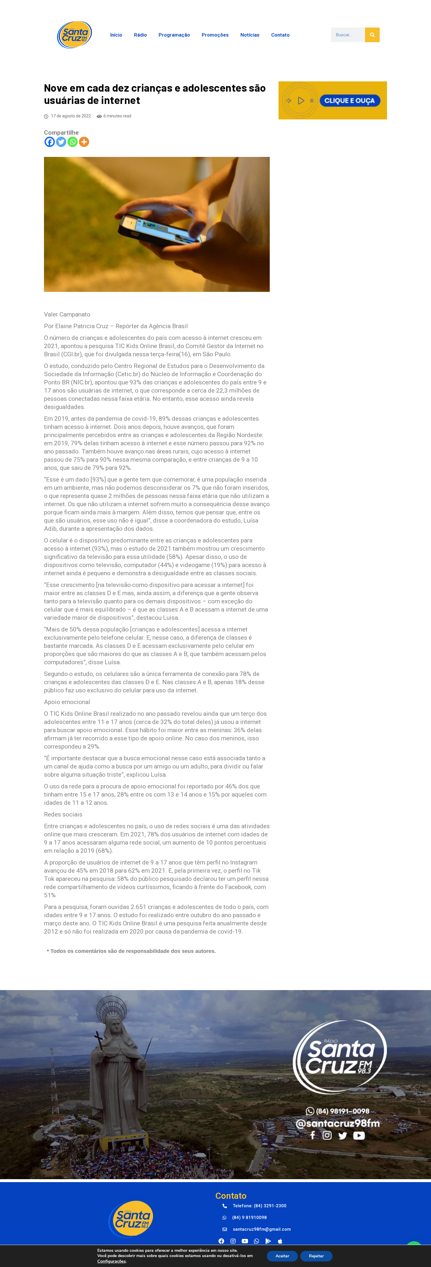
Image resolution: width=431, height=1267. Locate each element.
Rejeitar (316, 1256)
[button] (254, 1206)
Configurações (111, 1261)
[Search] (372, 35)
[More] (84, 142)
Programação (174, 35)
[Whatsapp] (72, 142)
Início (116, 35)
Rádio (140, 35)
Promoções (215, 35)
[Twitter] (61, 142)
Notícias (249, 35)
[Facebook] (50, 142)
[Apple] (280, 1241)
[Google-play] (268, 1241)
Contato (280, 35)
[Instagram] (233, 1241)
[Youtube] (245, 1241)
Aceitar (282, 1256)
